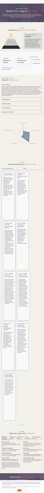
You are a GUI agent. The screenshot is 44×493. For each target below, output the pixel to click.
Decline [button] (24, 490)
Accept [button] (19, 490)
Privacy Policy (8, 484)
